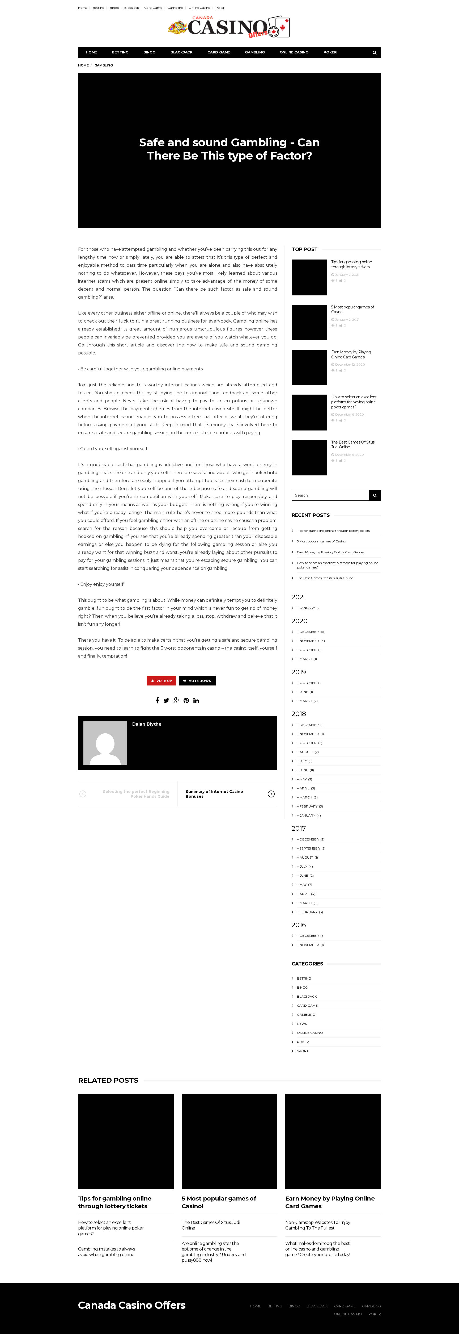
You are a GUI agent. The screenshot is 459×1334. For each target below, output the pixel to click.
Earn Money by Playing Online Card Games (351, 354)
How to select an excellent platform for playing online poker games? (353, 402)
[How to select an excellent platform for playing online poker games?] (309, 412)
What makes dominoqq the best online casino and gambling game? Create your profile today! (317, 1249)
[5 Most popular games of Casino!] (309, 322)
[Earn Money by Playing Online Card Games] (309, 367)
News (302, 1024)
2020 (300, 621)
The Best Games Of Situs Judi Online (325, 578)
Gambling (175, 8)
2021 (299, 597)
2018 (299, 714)
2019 (299, 672)
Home (82, 8)
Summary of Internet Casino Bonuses (214, 794)
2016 (299, 925)
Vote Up (164, 681)
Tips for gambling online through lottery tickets (351, 264)
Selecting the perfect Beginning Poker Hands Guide (136, 794)
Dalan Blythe (147, 724)
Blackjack (131, 8)
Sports (303, 1051)
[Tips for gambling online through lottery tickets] (309, 277)
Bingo (114, 8)
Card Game (153, 8)
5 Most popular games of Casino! (322, 541)
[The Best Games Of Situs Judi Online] (309, 457)
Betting (98, 8)
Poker (219, 8)
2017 (299, 828)
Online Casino (199, 8)
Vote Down (200, 681)
